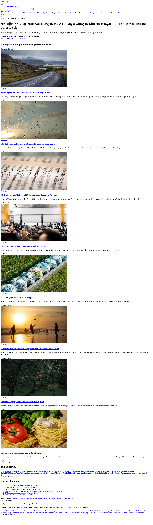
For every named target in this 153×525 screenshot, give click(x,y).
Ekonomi (40, 13)
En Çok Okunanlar (20, 38)
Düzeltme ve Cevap (51, 513)
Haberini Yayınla (7, 15)
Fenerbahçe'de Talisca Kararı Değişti (16, 297)
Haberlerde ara (6, 9)
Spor (44, 13)
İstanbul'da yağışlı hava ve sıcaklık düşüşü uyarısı (22, 402)
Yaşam (67, 13)
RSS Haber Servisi (73, 513)
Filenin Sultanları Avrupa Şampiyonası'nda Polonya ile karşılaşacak (30, 349)
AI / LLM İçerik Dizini (105, 513)
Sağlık (55, 13)
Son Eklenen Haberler (16, 511)
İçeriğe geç (4, 2)
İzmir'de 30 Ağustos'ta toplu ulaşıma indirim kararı (23, 246)
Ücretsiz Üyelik (39, 511)
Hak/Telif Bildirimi (38, 513)
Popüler (110, 13)
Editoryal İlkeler (134, 511)
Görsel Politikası (26, 513)
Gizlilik (60, 513)
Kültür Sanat (61, 13)
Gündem (30, 13)
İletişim (126, 511)
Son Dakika (5, 13)
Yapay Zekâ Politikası (14, 513)
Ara (32, 9)
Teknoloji (49, 13)
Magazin (82, 13)
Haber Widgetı (84, 513)
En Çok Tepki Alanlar (113, 511)
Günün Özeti (104, 13)
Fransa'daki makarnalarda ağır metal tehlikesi (21, 453)
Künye (122, 511)
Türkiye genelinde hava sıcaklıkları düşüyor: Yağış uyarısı (25, 93)
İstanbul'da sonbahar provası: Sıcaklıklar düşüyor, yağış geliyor (28, 144)
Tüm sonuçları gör (7, 49)
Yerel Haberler (74, 13)
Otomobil (88, 13)
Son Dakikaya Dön (7, 38)
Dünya (35, 13)
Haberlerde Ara (35, 36)
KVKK (64, 513)
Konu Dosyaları (118, 13)
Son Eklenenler (14, 13)
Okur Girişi (48, 511)
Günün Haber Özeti (86, 511)
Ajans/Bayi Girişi (74, 511)
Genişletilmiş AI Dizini (120, 513)
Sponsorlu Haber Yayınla (136, 513)
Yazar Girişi (65, 511)
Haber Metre (23, 13)
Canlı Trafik (93, 513)
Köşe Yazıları (95, 13)
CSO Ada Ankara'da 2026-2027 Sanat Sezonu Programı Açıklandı (29, 195)
